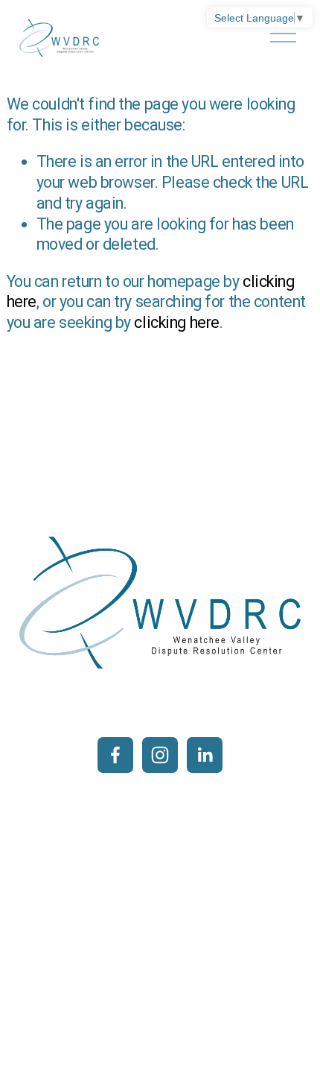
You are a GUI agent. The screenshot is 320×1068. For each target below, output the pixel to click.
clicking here (176, 322)
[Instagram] (160, 755)
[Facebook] (115, 755)
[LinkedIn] (205, 755)
